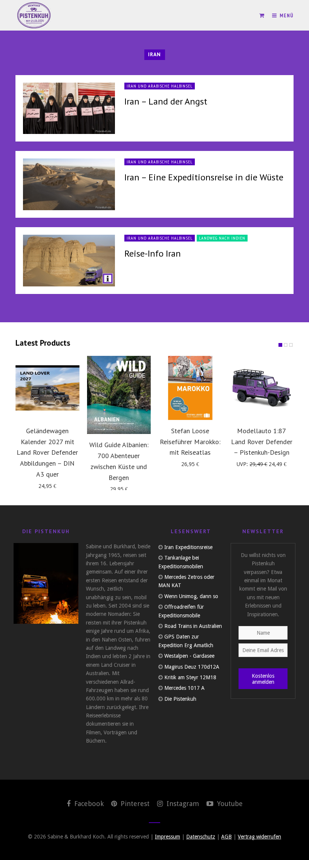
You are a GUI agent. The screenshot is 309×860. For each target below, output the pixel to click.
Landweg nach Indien (222, 238)
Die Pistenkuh (180, 699)
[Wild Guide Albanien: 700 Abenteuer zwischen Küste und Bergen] (119, 395)
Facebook (88, 804)
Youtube (229, 804)
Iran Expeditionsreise (188, 547)
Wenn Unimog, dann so (191, 596)
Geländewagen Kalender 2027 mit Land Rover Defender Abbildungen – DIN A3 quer (47, 452)
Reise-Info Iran (152, 253)
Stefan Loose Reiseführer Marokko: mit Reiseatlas (190, 441)
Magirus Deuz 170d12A (191, 667)
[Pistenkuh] (34, 15)
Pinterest (134, 804)
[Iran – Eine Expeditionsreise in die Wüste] (69, 184)
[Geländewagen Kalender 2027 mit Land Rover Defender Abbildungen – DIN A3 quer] (47, 388)
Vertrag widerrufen (259, 837)
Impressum (167, 837)
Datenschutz (200, 837)
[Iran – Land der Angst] (69, 108)
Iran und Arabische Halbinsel (160, 86)
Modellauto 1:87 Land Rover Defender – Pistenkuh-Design (261, 441)
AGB (226, 837)
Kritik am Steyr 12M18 (190, 677)
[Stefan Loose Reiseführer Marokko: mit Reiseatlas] (190, 388)
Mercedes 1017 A (184, 688)
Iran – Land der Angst (165, 101)
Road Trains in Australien (193, 626)
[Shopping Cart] (262, 15)
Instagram (182, 804)
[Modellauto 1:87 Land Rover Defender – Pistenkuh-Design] (262, 388)
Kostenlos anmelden (263, 679)
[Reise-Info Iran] (69, 260)
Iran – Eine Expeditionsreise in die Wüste (203, 177)
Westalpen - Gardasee (189, 656)
